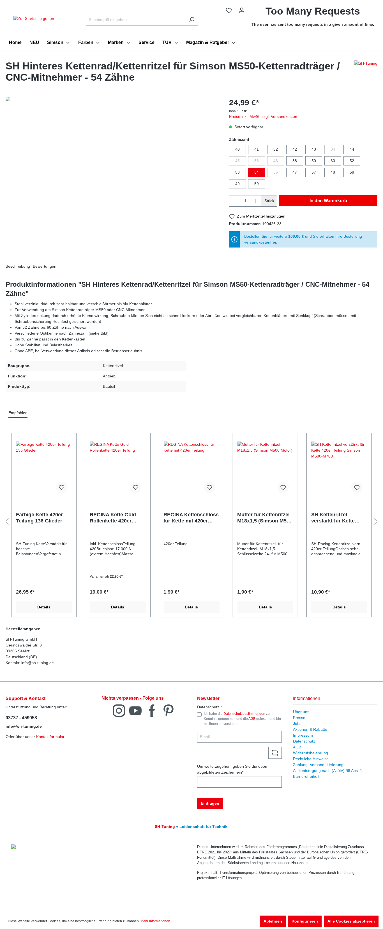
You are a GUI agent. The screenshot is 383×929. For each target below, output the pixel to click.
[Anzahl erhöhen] (256, 201)
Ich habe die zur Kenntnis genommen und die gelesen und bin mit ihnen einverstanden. (242, 719)
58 (352, 172)
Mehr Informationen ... (157, 921)
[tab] (18, 266)
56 (275, 172)
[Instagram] (119, 710)
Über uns (301, 711)
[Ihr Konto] (241, 10)
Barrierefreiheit (306, 776)
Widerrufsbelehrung (310, 753)
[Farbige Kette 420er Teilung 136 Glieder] (44, 470)
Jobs (297, 723)
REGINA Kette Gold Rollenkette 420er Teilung (113, 518)
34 (333, 149)
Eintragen (210, 803)
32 (275, 149)
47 (294, 172)
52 (352, 160)
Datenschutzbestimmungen (244, 714)
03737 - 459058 (21, 717)
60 (333, 160)
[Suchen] (191, 19)
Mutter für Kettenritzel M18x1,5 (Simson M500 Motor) (264, 518)
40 (237, 149)
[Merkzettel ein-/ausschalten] (61, 487)
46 (275, 160)
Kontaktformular (50, 736)
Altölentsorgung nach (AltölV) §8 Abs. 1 (327, 770)
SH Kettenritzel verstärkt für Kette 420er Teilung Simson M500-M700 (337, 518)
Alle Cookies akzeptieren (351, 921)
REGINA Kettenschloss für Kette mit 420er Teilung (191, 518)
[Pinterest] (168, 710)
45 (237, 160)
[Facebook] (152, 710)
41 (256, 149)
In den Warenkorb (328, 200)
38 (294, 160)
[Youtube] (135, 710)
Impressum (303, 735)
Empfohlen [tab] (17, 412)
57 (314, 172)
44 (352, 149)
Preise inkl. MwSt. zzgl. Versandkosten (263, 116)
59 (256, 183)
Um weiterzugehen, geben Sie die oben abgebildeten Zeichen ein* (232, 769)
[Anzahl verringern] (235, 201)
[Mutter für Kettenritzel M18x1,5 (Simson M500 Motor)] (265, 470)
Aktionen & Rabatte (310, 729)
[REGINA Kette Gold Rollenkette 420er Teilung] (118, 470)
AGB (251, 719)
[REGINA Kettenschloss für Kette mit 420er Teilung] (191, 470)
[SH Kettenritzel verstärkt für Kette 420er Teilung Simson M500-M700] (339, 470)
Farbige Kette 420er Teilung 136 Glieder (39, 518)
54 (256, 172)
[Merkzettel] (228, 10)
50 (314, 160)
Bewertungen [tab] (44, 266)
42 (294, 149)
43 (314, 149)
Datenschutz (304, 741)
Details (43, 607)
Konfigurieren (305, 921)
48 (333, 172)
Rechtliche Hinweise (311, 759)
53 (237, 172)
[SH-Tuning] (365, 73)
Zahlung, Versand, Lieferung (318, 764)
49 (237, 183)
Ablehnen (273, 921)
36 (256, 160)
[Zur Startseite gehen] (34, 18)
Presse (299, 717)
